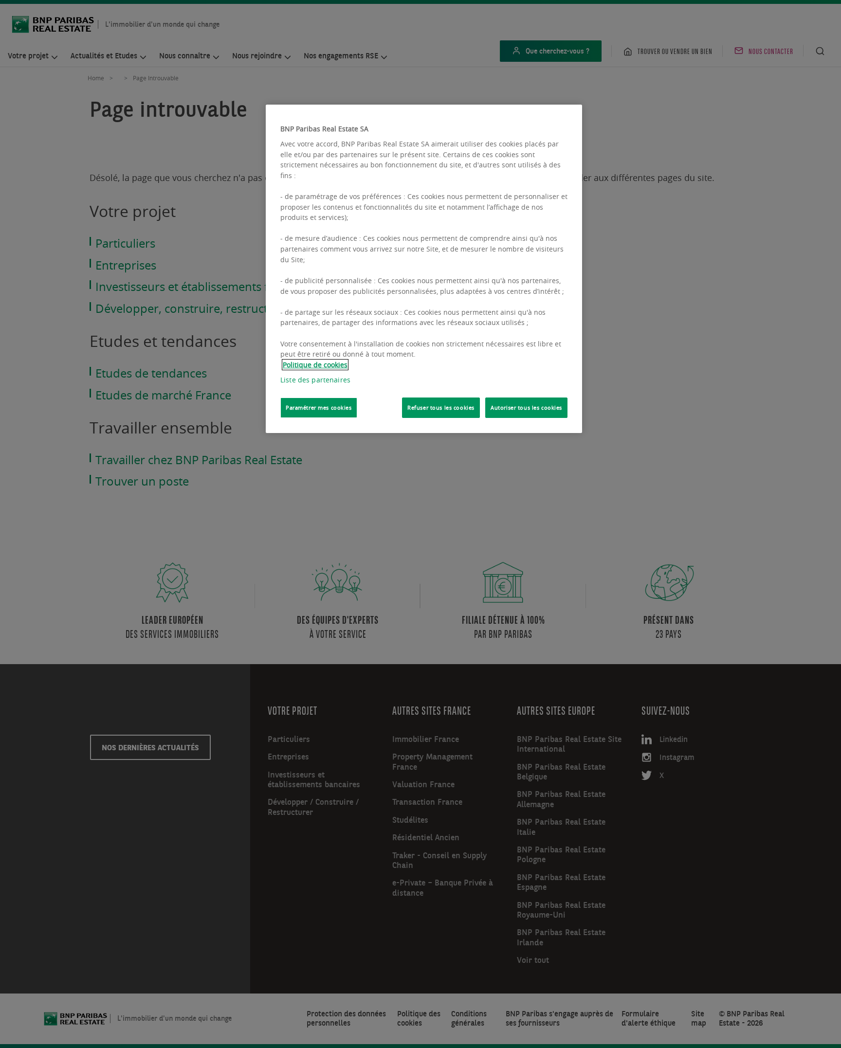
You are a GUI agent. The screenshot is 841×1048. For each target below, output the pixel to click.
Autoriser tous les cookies (526, 407)
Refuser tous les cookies (441, 407)
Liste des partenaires (315, 379)
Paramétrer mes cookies (319, 407)
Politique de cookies (315, 364)
